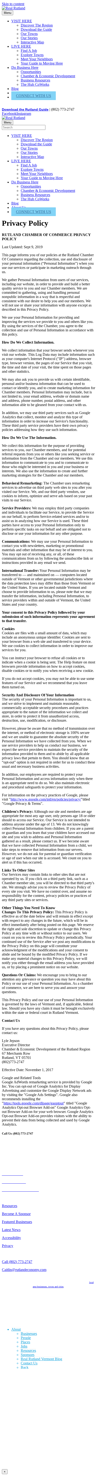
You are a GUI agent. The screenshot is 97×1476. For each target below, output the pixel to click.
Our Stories (29, 38)
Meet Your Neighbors (37, 59)
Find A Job (29, 51)
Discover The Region (37, 25)
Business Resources (35, 80)
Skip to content (13, 4)
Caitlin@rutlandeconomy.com (24, 1270)
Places (25, 1342)
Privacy (7, 1246)
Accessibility (11, 1238)
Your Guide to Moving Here (42, 63)
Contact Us (29, 1363)
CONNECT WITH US (33, 96)
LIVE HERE (21, 46)
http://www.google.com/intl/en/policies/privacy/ (46, 799)
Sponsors (27, 1355)
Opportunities (31, 72)
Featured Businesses (17, 1222)
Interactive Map (32, 42)
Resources (9, 1206)
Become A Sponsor (16, 1214)
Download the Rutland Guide (25, 109)
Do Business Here (24, 68)
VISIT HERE (21, 21)
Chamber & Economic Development (48, 76)
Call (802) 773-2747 (17, 1262)
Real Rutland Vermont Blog (41, 1359)
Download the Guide (36, 29)
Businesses (29, 1334)
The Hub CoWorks (35, 84)
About (16, 1329)
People (26, 1338)
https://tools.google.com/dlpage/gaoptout (34, 1103)
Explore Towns (32, 55)
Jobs (24, 1346)
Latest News (11, 1230)
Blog (15, 89)
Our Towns (29, 34)
